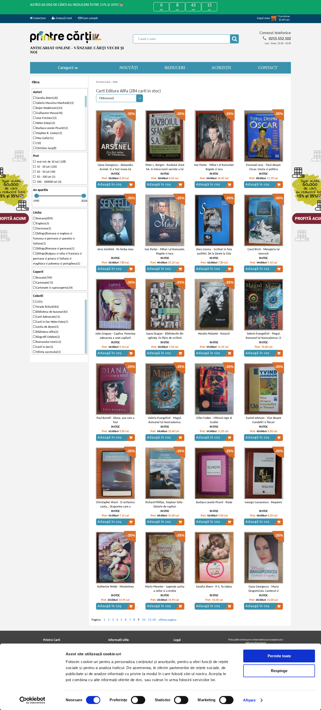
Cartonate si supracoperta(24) (54, 287)
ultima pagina (167, 619)
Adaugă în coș (110, 184)
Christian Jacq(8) (45, 148)
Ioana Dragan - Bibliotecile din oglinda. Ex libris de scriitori (164, 336)
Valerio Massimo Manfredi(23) (54, 103)
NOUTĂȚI (128, 67)
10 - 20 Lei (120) (46, 166)
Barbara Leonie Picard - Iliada (214, 502)
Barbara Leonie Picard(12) (51, 128)
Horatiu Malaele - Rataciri (214, 333)
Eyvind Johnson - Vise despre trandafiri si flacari (263, 420)
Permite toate (279, 656)
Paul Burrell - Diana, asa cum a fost (115, 420)
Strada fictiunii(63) (47, 306)
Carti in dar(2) (44, 347)
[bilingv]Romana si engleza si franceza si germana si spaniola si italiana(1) (54, 238)
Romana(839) (44, 218)
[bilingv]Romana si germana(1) (54, 248)
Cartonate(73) (44, 282)
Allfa (115, 82)
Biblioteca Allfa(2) (46, 332)
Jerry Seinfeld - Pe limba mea (115, 249)
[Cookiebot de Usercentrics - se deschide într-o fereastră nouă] (32, 700)
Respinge (279, 671)
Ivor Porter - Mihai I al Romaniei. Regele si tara (214, 167)
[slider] (36, 196)
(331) (39, 301)
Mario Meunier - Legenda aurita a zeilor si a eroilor (164, 589)
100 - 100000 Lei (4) (48, 181)
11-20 (152, 619)
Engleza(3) (42, 223)
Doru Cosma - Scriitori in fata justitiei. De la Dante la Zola (214, 251)
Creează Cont (63, 18)
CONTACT (267, 67)
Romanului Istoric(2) (48, 342)
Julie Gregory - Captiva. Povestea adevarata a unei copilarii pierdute (115, 338)
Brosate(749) (43, 277)
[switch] (138, 700)
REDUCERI (175, 67)
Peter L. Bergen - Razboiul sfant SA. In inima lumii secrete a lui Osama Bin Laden (164, 169)
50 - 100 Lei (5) (45, 176)
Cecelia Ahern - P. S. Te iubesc (214, 586)
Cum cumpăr (90, 18)
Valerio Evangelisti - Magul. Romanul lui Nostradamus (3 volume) (263, 338)
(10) (38, 143)
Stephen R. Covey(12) (48, 133)
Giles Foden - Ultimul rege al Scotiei (214, 420)
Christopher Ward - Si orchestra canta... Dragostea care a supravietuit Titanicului (115, 506)
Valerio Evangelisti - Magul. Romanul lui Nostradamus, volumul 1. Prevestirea (165, 422)
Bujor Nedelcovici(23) (48, 108)
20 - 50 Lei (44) (45, 171)
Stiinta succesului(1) (48, 352)
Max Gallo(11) (44, 138)
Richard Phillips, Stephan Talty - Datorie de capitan (164, 504)
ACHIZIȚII (221, 67)
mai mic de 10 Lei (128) (50, 161)
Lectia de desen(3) (47, 327)
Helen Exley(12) (45, 123)
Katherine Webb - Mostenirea (115, 586)
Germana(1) (43, 228)
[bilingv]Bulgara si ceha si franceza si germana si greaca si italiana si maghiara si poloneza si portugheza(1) (57, 258)
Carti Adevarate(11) (47, 316)
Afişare (249, 700)
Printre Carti (103, 82)
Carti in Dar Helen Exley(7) (51, 322)
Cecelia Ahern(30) (46, 98)
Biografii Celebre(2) (47, 337)
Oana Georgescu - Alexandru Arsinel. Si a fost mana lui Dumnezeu (115, 169)
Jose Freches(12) (46, 118)
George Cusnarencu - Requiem (263, 502)
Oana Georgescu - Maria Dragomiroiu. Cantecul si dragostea (264, 591)
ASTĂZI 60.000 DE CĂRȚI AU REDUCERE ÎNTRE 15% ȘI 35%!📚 (77, 5)
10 (143, 619)
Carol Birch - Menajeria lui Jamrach (264, 251)
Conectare (39, 18)
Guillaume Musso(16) (49, 113)
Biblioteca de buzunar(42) (51, 311)
